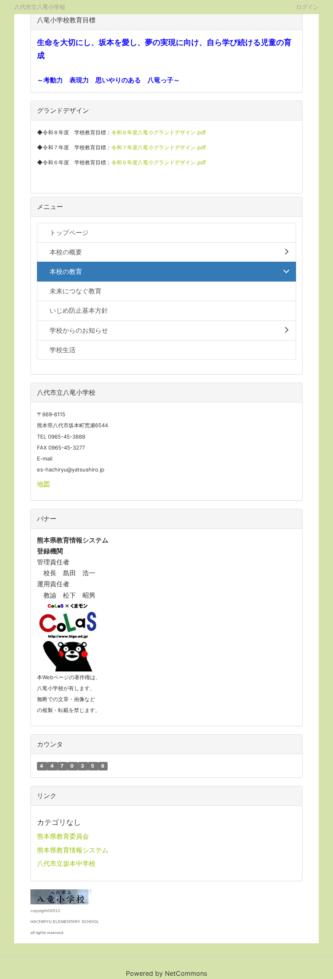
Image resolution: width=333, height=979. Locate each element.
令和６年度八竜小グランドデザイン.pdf (158, 162)
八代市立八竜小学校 (39, 6)
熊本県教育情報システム (72, 850)
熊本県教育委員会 (63, 836)
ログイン (307, 6)
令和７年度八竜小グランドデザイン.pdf (158, 147)
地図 (43, 484)
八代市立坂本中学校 (66, 863)
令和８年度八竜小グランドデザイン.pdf (158, 132)
